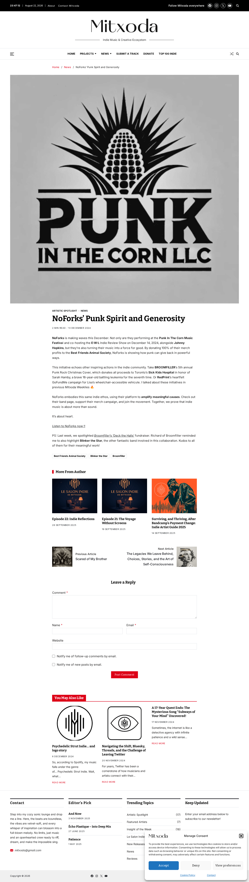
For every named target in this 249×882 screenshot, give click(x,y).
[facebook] (209, 5)
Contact (211, 875)
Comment (60, 592)
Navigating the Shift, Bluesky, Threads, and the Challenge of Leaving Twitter (124, 750)
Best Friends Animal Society (69, 456)
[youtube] (229, 5)
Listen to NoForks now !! (68, 426)
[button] (241, 836)
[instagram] (216, 5)
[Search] (237, 5)
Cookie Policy (187, 875)
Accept (164, 865)
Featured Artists (137, 821)
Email (131, 625)
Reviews (132, 858)
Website (57, 640)
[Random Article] (231, 54)
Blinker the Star (99, 456)
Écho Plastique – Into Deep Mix (89, 826)
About (51, 5)
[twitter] (223, 5)
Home (71, 53)
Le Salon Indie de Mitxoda (143, 836)
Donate (148, 53)
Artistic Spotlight (64, 310)
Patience (74, 839)
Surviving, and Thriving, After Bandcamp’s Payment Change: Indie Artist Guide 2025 (174, 523)
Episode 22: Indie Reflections (73, 519)
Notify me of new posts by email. (79, 664)
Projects (87, 53)
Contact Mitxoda (68, 5)
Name (57, 625)
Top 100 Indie (168, 53)
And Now (75, 814)
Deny (196, 865)
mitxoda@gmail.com (28, 850)
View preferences (228, 865)
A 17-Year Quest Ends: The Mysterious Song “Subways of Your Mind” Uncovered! (173, 712)
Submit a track (127, 53)
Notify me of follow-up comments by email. (87, 656)
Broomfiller (119, 456)
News (105, 53)
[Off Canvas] (12, 54)
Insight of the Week (139, 829)
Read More (59, 782)
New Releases (136, 844)
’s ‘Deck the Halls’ (114, 435)
